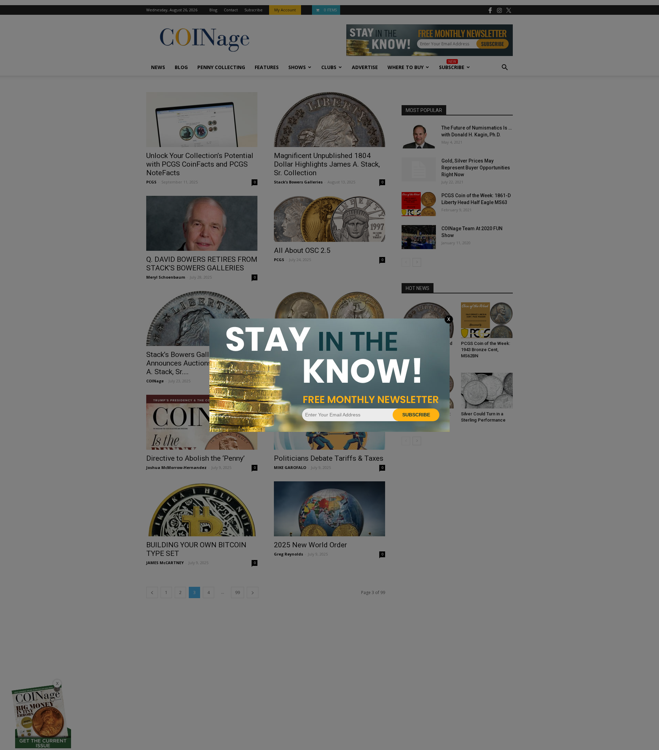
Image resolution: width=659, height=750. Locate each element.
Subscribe (416, 414)
